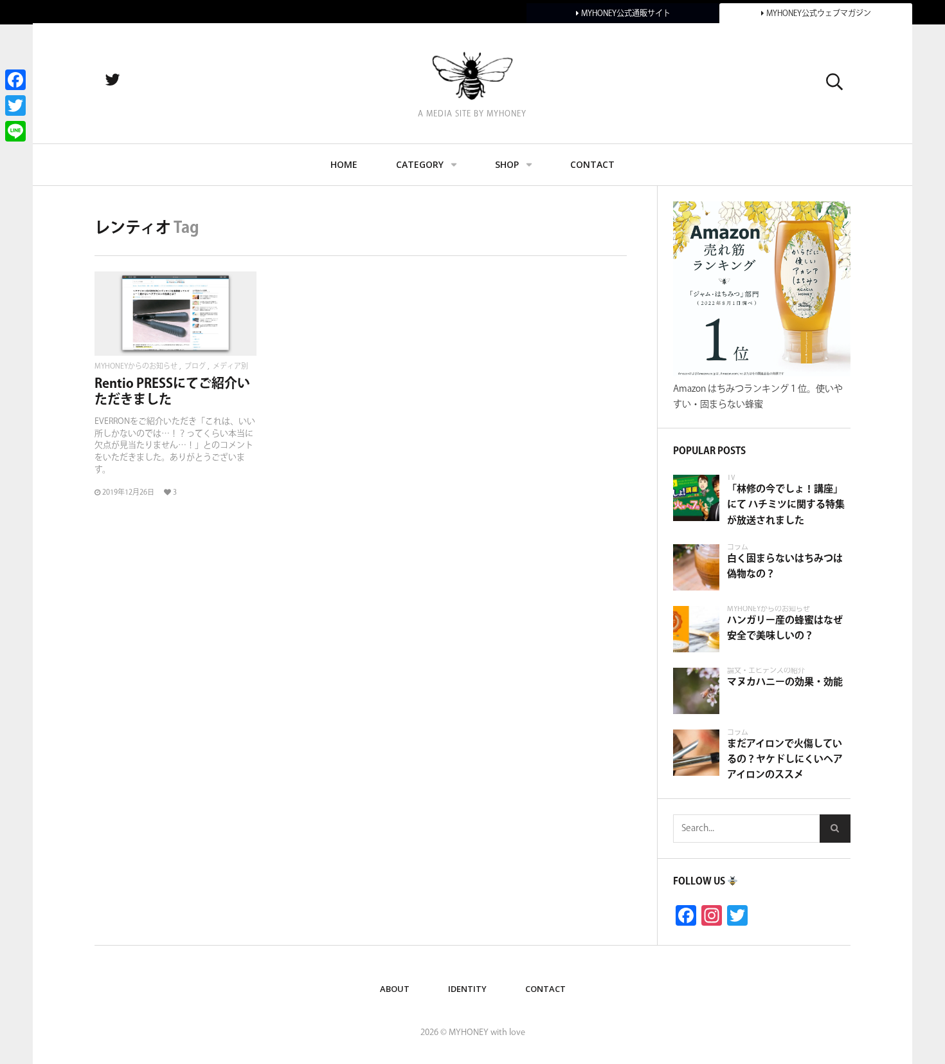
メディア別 (230, 367)
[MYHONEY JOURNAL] (472, 75)
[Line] (15, 131)
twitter (126, 80)
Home (343, 164)
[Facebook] (15, 80)
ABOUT (395, 989)
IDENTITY (467, 989)
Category (420, 164)
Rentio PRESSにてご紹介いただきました (172, 391)
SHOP (507, 164)
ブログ (195, 367)
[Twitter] (15, 105)
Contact (592, 164)
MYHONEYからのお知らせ (135, 367)
